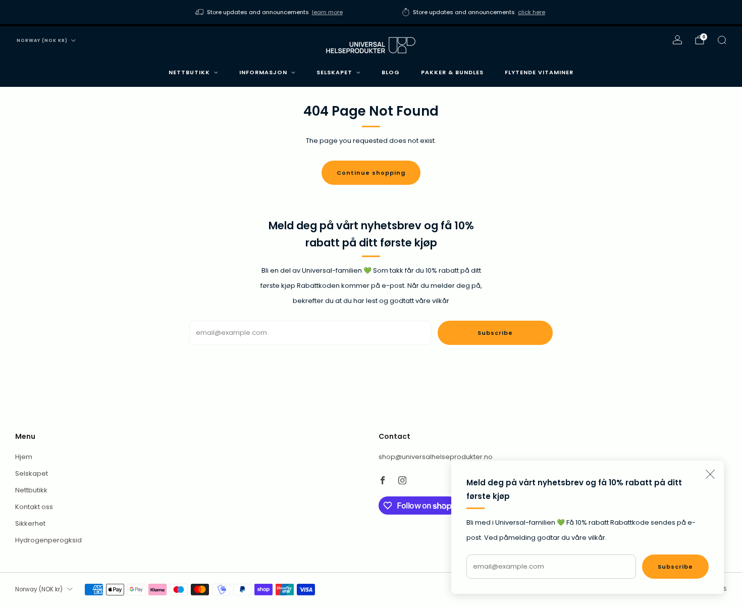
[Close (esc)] (710, 474)
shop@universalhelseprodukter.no (436, 457)
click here (531, 12)
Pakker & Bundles (452, 72)
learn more (327, 12)
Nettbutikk (189, 72)
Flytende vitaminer (539, 72)
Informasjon (263, 72)
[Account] (677, 40)
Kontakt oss (34, 507)
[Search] (722, 40)
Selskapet (334, 72)
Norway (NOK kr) (42, 40)
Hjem (23, 457)
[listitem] (270, 12)
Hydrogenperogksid (48, 540)
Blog (391, 72)
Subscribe (675, 567)
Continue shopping (371, 173)
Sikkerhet (30, 523)
